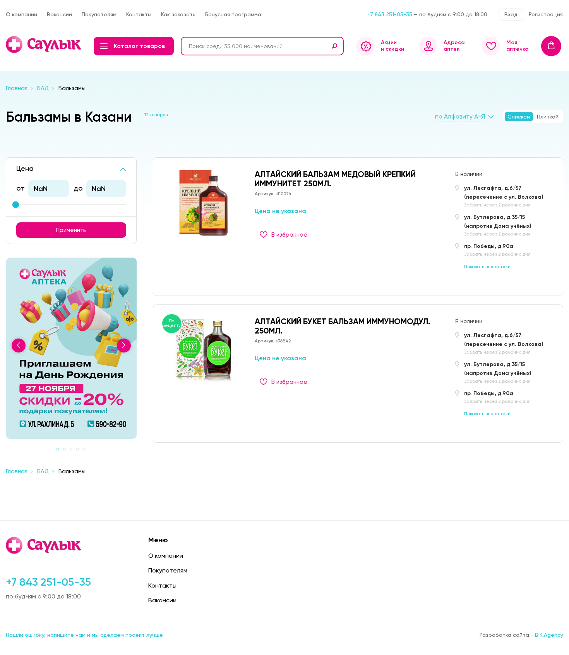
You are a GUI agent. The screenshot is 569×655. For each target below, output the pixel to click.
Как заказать (178, 14)
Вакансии (59, 14)
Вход (511, 14)
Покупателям (99, 14)
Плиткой (548, 116)
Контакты (138, 14)
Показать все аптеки (487, 266)
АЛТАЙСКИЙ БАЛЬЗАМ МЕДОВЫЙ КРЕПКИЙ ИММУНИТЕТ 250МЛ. (335, 179)
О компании (21, 14)
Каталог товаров (139, 46)
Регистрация (546, 14)
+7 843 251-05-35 (389, 14)
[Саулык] (44, 44)
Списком (518, 116)
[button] (58, 449)
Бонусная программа (233, 14)
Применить (71, 230)
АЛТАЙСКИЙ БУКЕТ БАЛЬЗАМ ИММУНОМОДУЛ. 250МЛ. (342, 326)
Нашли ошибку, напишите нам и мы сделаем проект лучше (84, 635)
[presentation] (19, 345)
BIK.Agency (549, 635)
